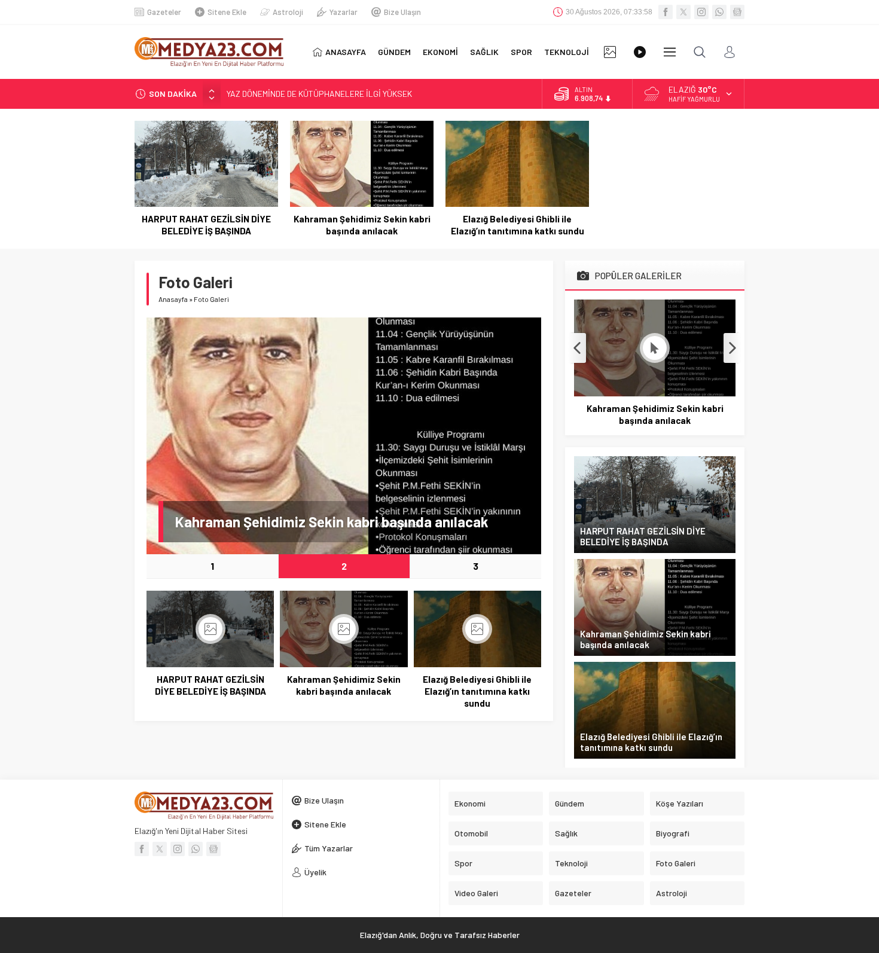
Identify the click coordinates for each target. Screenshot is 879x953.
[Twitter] (683, 12)
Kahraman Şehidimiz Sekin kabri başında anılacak (362, 224)
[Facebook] (665, 12)
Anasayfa (173, 299)
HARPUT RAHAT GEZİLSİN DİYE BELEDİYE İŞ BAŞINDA (206, 224)
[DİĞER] (670, 52)
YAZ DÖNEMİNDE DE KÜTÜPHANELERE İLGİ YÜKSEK (319, 93)
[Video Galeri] (640, 52)
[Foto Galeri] (610, 52)
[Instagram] (701, 12)
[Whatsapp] (719, 12)
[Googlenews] (737, 12)
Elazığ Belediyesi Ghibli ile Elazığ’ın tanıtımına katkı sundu (517, 224)
